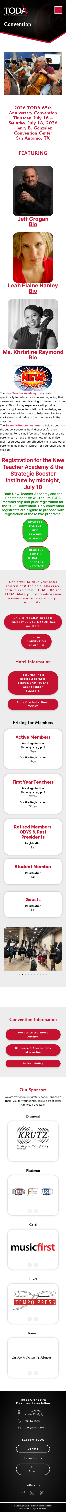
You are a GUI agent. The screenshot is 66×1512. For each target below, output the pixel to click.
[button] (8, 950)
